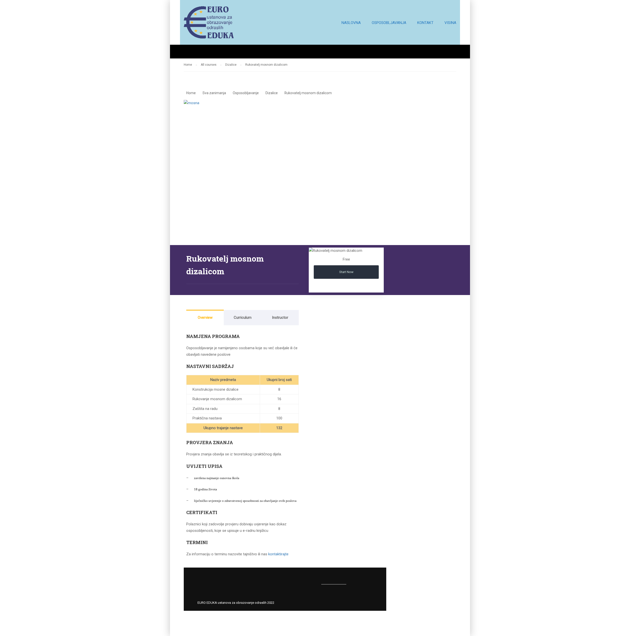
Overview (205, 317)
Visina (450, 22)
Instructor (280, 317)
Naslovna (351, 22)
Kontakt (425, 22)
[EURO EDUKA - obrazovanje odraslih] (209, 24)
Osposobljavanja (389, 22)
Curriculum (243, 317)
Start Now (346, 272)
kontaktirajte (278, 554)
